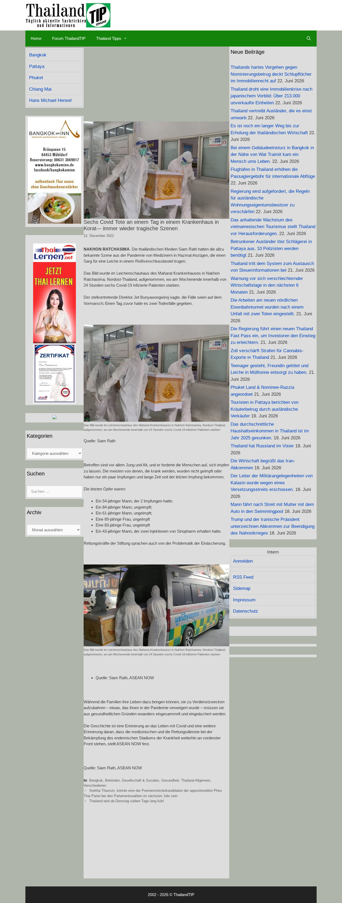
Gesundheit (170, 780)
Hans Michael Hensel (50, 100)
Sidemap (241, 588)
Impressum (244, 599)
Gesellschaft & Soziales (140, 780)
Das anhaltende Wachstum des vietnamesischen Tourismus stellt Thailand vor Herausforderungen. (273, 226)
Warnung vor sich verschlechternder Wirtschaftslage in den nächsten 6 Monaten (267, 285)
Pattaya (36, 66)
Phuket (36, 77)
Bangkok (96, 780)
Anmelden (243, 561)
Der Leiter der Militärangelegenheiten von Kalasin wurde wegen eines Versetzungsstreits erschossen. (272, 482)
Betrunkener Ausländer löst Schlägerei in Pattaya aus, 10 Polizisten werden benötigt (271, 248)
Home (36, 38)
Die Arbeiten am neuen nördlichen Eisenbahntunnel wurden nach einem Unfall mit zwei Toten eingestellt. (267, 307)
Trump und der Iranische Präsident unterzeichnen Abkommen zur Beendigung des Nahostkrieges (272, 526)
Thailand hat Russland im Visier (262, 445)
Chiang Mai (40, 89)
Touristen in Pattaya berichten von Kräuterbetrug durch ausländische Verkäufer (264, 409)
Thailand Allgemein (195, 780)
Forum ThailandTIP (69, 38)
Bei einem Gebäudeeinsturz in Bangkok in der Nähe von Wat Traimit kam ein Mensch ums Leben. (272, 154)
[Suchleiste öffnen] (309, 38)
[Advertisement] (156, 84)
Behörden (112, 780)
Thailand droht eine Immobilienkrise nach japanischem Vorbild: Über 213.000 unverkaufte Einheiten (271, 96)
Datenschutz (245, 611)
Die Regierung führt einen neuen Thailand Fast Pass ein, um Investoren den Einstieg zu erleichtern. (273, 335)
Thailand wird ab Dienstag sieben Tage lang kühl (126, 801)
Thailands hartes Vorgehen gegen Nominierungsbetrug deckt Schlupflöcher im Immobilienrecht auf (271, 74)
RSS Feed (243, 577)
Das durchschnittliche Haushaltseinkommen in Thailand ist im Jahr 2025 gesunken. (270, 431)
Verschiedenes (95, 785)
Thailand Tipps (108, 38)
